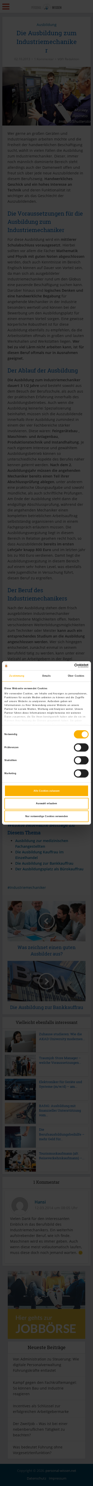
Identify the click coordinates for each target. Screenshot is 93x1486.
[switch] (81, 747)
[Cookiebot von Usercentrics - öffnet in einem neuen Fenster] (67, 666)
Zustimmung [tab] (16, 676)
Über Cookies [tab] (76, 676)
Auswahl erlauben (46, 803)
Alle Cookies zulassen (47, 791)
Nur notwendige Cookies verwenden (46, 816)
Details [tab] (46, 676)
